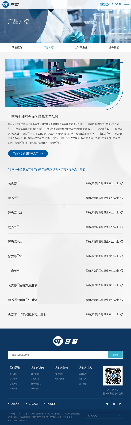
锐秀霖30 (15, 241)
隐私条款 (33, 403)
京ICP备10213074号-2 (51, 417)
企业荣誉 (13, 379)
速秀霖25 (15, 212)
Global (117, 4)
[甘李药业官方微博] (114, 404)
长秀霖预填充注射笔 (22, 285)
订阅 (115, 354)
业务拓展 (114, 47)
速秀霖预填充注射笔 (22, 300)
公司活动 (83, 384)
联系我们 (52, 403)
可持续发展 (60, 379)
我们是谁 (15, 367)
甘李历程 (13, 384)
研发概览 (17, 47)
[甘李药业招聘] (107, 404)
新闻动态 (83, 374)
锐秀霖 (13, 227)
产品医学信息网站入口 (26, 153)
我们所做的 (37, 367)
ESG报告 (59, 374)
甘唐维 (13, 271)
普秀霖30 (15, 256)
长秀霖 (13, 183)
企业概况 (13, 374)
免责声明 (15, 403)
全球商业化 (81, 47)
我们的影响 (61, 367)
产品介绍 (48, 47)
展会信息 (83, 379)
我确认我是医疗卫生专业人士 (102, 183)
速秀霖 (13, 198)
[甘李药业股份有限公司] (120, 404)
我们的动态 (85, 367)
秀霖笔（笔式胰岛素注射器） (28, 314)
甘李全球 (13, 388)
